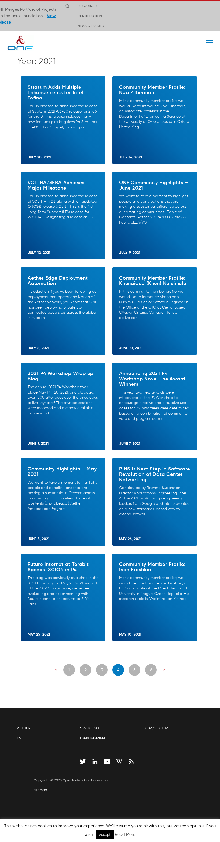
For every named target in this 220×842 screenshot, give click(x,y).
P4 (19, 738)
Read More (125, 834)
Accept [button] (105, 835)
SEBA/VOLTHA (156, 728)
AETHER (23, 728)
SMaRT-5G (89, 728)
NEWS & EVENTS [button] (91, 26)
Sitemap (40, 790)
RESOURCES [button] (88, 5)
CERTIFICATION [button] (90, 16)
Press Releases (92, 738)
